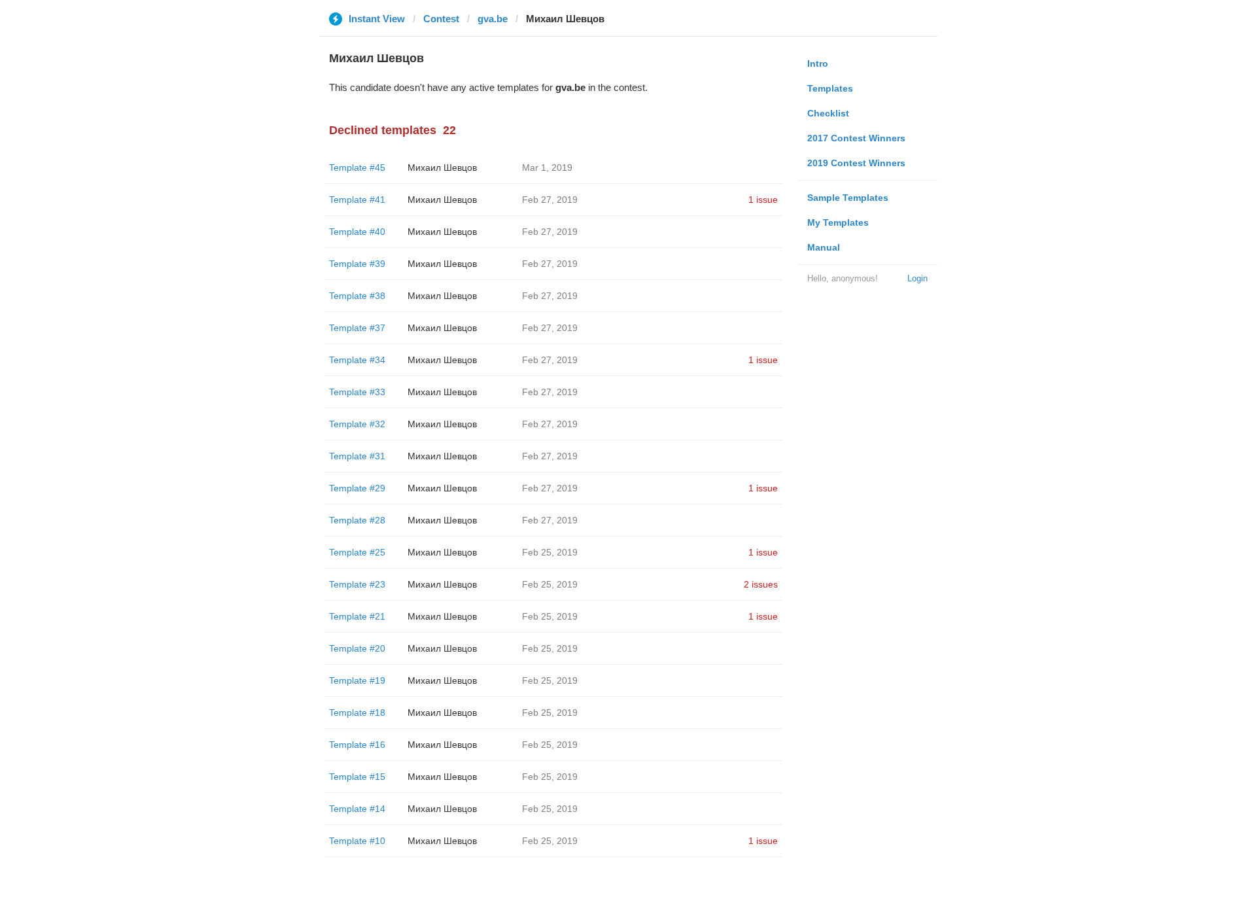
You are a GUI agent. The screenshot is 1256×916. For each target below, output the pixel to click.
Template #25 (357, 552)
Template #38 (357, 296)
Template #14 (357, 808)
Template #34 (357, 360)
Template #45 (357, 167)
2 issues (761, 584)
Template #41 (357, 199)
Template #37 (357, 328)
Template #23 (357, 584)
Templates (830, 88)
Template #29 (357, 488)
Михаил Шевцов (442, 167)
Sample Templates (847, 197)
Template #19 (357, 680)
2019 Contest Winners (856, 163)
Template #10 (357, 841)
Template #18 (357, 712)
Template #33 (357, 392)
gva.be (493, 18)
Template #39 (357, 263)
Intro (817, 63)
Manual (823, 247)
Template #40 (357, 231)
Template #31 (357, 456)
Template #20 (357, 648)
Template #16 (357, 744)
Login (917, 278)
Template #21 (357, 616)
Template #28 (357, 520)
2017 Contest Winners (856, 138)
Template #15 (357, 776)
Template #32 (357, 424)
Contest (441, 18)
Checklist (828, 113)
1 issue (763, 199)
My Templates (838, 222)
